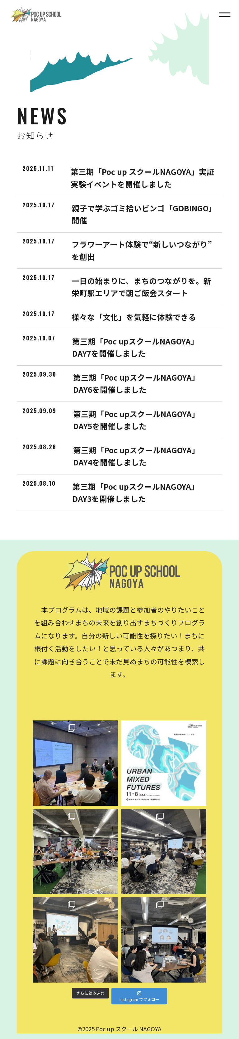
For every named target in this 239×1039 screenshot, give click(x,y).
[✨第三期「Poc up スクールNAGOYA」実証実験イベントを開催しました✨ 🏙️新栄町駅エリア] (75, 763)
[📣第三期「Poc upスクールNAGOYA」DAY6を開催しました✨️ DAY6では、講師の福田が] (163, 851)
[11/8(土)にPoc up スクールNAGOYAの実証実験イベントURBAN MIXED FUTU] (163, 763)
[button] (224, 14)
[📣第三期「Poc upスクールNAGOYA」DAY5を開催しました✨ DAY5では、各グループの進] (75, 940)
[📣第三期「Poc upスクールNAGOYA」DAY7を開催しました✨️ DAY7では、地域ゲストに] (75, 851)
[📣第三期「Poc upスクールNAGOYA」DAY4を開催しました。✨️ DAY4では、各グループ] (163, 940)
